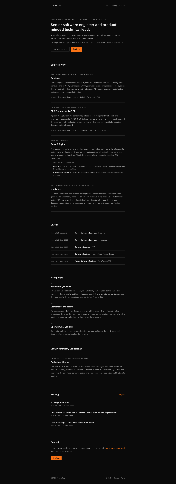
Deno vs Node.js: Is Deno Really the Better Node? (72, 422)
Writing (114, 5)
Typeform (55, 78)
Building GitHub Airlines (61, 402)
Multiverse (56, 189)
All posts (122, 395)
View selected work (60, 49)
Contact (122, 5)
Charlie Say (56, 5)
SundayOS (56, 166)
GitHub (108, 478)
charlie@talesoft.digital (115, 448)
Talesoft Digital (58, 144)
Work (107, 5)
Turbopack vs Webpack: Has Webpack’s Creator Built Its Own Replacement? (84, 412)
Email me (76, 49)
